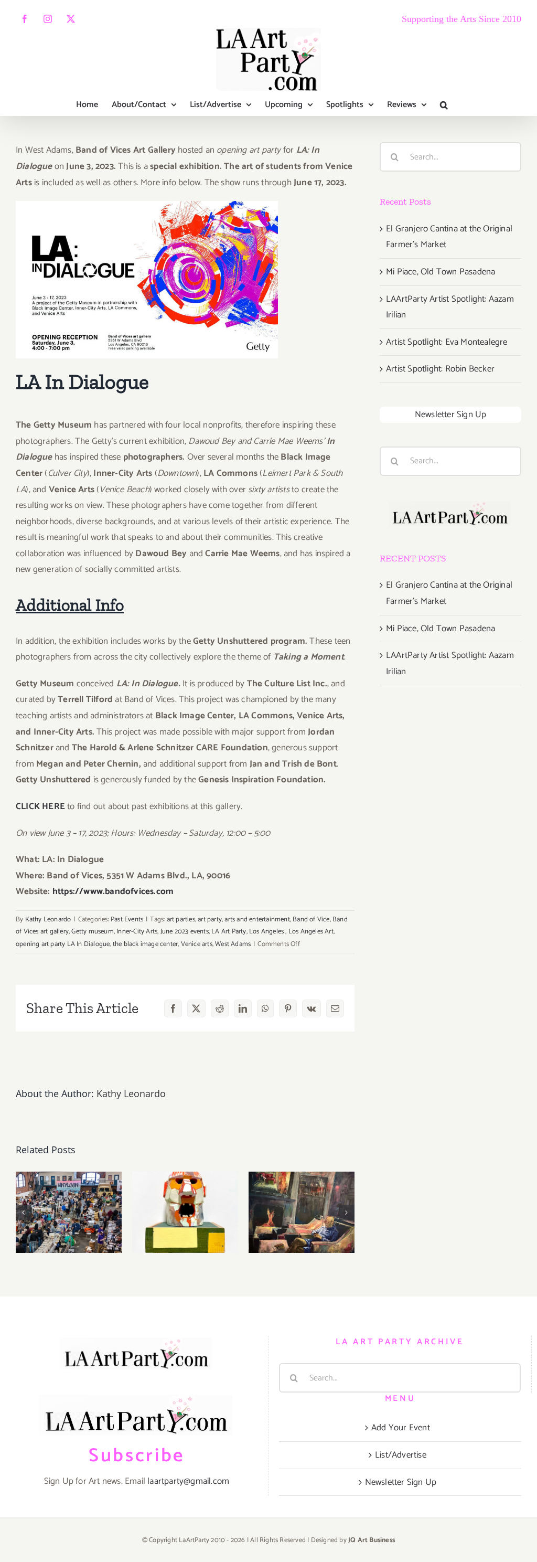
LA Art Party (228, 931)
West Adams (233, 944)
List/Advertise (400, 1455)
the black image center (145, 944)
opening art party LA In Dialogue (63, 944)
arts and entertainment (256, 919)
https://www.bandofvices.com (113, 891)
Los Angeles (267, 931)
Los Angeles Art (311, 931)
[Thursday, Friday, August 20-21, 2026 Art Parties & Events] (302, 1212)
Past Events (127, 919)
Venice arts (196, 944)
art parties (181, 919)
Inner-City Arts (136, 931)
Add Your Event (400, 1427)
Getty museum (92, 931)
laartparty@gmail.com (188, 1481)
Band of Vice (311, 919)
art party (210, 919)
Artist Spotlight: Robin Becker (440, 369)
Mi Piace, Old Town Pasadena (440, 271)
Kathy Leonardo (48, 919)
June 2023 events (184, 931)
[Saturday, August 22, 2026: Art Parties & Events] (185, 1212)
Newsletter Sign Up (451, 414)
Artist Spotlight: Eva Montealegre (447, 342)
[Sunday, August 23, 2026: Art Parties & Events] (69, 1212)
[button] (444, 104)
